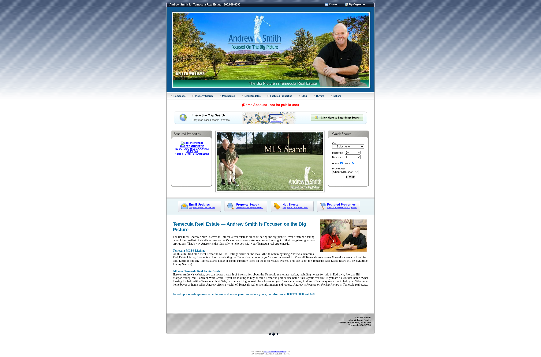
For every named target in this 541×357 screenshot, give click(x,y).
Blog (304, 96)
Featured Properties (281, 96)
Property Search (204, 96)
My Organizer (357, 4)
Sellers (337, 96)
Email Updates (253, 96)
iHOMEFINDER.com (273, 354)
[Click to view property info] (192, 143)
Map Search (228, 96)
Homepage (180, 96)
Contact (334, 4)
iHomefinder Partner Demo (275, 352)
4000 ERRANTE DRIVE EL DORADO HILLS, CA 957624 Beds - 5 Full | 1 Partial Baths (192, 150)
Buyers (320, 96)
